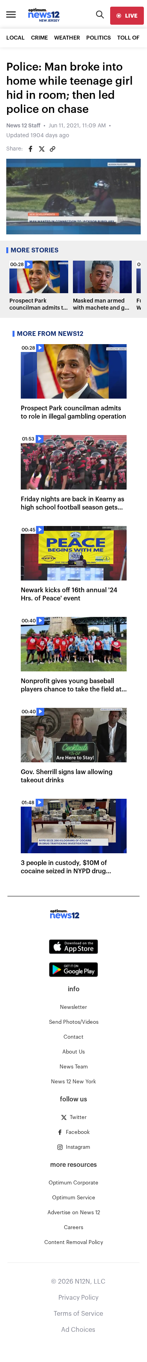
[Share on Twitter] (41, 149)
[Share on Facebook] (30, 149)
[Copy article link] (52, 149)
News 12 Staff (23, 126)
